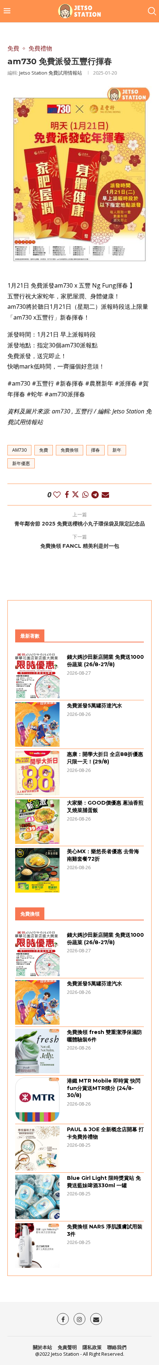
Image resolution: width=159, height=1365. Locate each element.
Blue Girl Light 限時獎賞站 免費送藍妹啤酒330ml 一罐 (104, 1182)
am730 (19, 450)
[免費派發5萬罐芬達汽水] (37, 724)
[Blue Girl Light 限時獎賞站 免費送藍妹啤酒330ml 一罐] (37, 1197)
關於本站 (42, 1347)
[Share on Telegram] (95, 495)
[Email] (96, 1319)
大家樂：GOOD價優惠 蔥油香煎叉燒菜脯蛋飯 (105, 806)
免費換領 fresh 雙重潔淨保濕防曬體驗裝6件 (104, 1036)
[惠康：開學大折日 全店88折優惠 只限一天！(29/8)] (37, 773)
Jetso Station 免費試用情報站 (50, 72)
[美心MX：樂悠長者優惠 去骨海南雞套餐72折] (37, 870)
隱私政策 (92, 1347)
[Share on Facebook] (67, 495)
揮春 (95, 450)
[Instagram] (79, 1319)
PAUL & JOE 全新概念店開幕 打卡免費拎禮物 (105, 1133)
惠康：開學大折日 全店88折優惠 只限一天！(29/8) (105, 758)
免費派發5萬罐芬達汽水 (94, 705)
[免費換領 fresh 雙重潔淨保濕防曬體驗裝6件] (37, 1051)
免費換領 (69, 450)
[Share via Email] (105, 495)
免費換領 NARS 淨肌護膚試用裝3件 (104, 1230)
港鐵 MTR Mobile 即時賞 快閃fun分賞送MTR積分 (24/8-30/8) (104, 1088)
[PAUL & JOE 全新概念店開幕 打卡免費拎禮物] (37, 1148)
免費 (43, 450)
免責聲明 (67, 1347)
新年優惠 (21, 463)
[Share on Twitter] (75, 495)
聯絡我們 (116, 1347)
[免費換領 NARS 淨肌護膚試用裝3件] (37, 1245)
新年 (116, 450)
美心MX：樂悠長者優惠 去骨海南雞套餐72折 (103, 855)
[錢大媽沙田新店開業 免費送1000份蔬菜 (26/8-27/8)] (37, 676)
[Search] (151, 11)
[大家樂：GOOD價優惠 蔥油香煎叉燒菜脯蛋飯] (37, 821)
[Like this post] (57, 495)
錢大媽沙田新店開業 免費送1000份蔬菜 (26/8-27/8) (105, 661)
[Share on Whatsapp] (85, 495)
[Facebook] (63, 1319)
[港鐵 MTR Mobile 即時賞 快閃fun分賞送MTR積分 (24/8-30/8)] (37, 1099)
